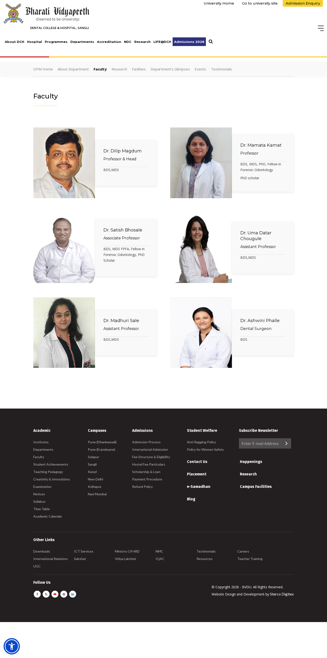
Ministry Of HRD (127, 551)
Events (200, 69)
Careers (243, 551)
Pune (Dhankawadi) (102, 442)
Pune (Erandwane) (101, 449)
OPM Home (43, 69)
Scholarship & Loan (146, 472)
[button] (12, 646)
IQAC (160, 559)
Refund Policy (142, 487)
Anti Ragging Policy (201, 442)
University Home (219, 3)
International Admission (150, 449)
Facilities (139, 69)
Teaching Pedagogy (48, 472)
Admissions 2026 (189, 42)
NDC (127, 42)
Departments (82, 42)
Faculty (100, 69)
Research (142, 42)
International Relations (50, 559)
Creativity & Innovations (51, 479)
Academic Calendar (47, 516)
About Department (73, 69)
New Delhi (95, 479)
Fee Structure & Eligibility (151, 457)
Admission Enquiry (303, 3)
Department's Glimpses (170, 69)
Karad (92, 472)
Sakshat (80, 559)
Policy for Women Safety (205, 449)
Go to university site (260, 3)
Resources (205, 559)
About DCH (14, 42)
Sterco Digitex (282, 594)
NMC (159, 551)
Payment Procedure (147, 479)
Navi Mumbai (97, 494)
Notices (39, 494)
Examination (42, 487)
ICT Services (83, 551)
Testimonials (221, 69)
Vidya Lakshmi (125, 559)
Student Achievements (50, 464)
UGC (37, 566)
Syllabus (39, 501)
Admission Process (146, 442)
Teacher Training (250, 559)
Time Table (41, 509)
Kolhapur (94, 487)
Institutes (41, 442)
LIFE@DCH (162, 42)
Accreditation (109, 42)
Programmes (56, 42)
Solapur (93, 457)
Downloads (41, 551)
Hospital (34, 42)
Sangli (92, 464)
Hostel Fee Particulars (148, 464)
